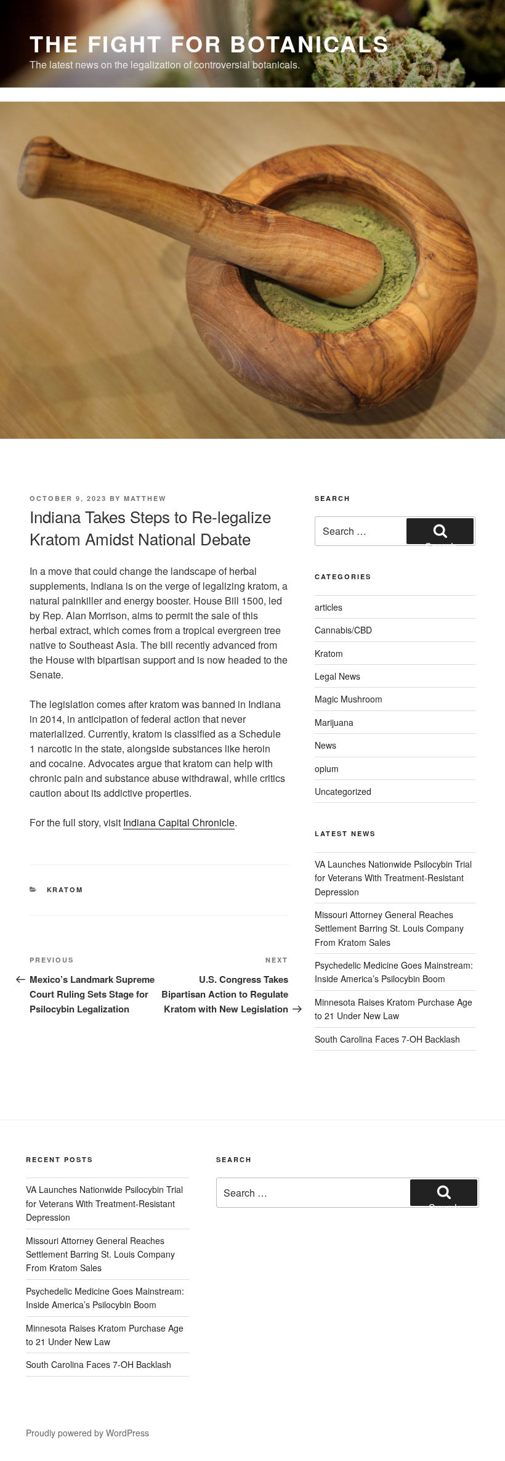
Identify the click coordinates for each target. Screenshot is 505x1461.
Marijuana (334, 722)
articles (328, 607)
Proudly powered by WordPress (87, 1432)
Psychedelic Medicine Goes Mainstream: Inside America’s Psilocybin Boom (394, 972)
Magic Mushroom (348, 699)
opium (327, 768)
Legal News (337, 676)
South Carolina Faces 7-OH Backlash (387, 1039)
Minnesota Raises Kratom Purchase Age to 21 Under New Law (393, 1009)
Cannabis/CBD (343, 630)
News (325, 745)
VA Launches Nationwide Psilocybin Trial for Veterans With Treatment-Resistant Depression (393, 878)
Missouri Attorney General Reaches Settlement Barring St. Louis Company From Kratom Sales (389, 928)
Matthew (145, 498)
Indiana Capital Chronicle (179, 822)
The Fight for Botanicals (210, 43)
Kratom (65, 889)
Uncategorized (343, 791)
